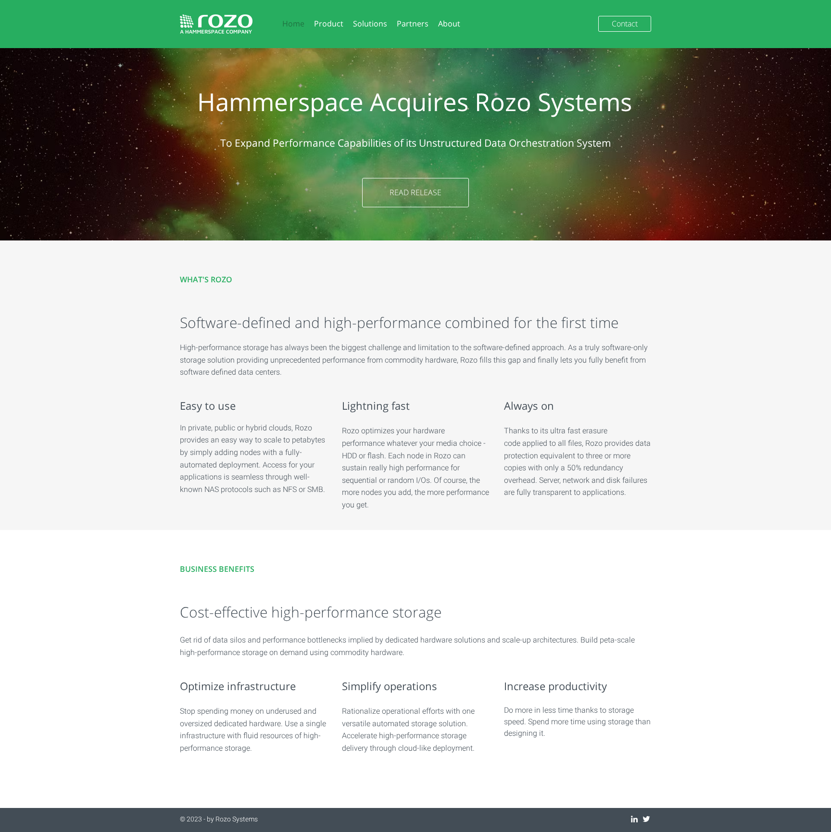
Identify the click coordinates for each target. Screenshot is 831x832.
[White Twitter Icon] (646, 819)
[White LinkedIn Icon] (634, 819)
